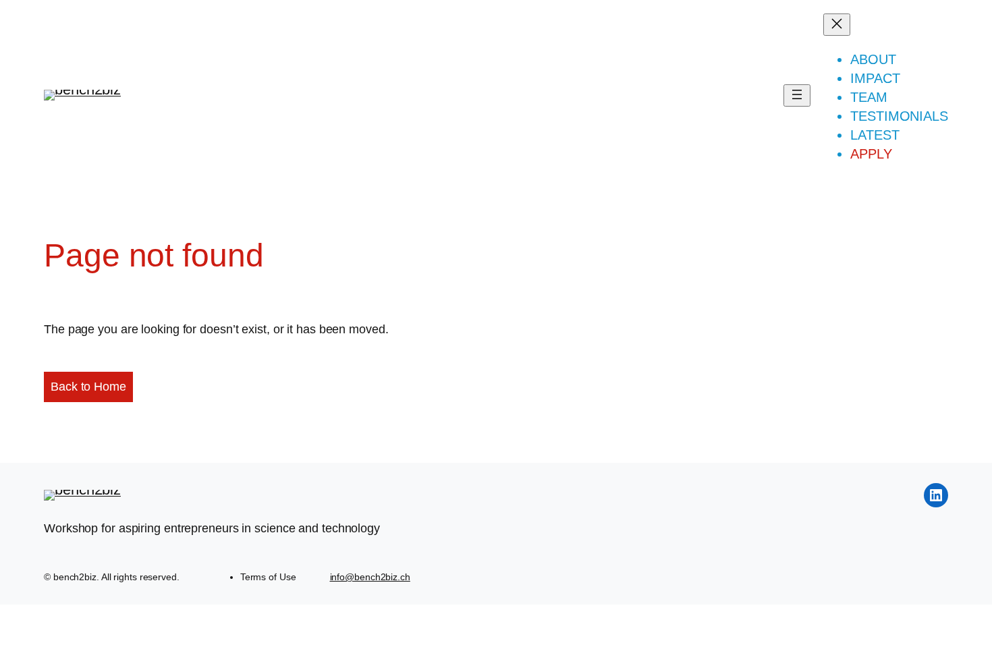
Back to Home (88, 386)
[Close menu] (836, 24)
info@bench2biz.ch (370, 576)
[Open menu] (796, 95)
